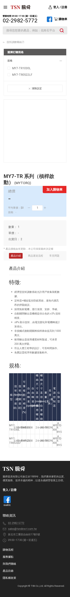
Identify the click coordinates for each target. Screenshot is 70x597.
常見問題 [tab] (54, 255)
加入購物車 (54, 189)
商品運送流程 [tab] (35, 255)
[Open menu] (5, 7)
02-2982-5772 (20, 20)
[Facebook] (49, 19)
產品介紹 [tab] (16, 255)
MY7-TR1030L (21, 68)
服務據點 (8, 556)
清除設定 (37, 88)
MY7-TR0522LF (22, 74)
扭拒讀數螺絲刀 (15, 42)
